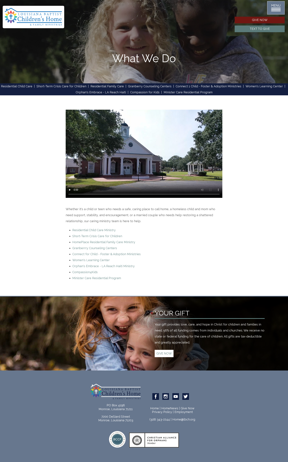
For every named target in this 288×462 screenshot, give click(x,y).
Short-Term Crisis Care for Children (61, 86)
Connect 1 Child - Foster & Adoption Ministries (208, 86)
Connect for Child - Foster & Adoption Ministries (106, 254)
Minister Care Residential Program (188, 92)
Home (154, 408)
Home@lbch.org (183, 419)
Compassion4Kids (85, 272)
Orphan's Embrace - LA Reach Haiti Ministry (103, 266)
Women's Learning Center (264, 86)
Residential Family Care (107, 86)
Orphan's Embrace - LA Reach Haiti (101, 92)
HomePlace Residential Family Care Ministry (103, 242)
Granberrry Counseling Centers (94, 248)
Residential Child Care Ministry (94, 230)
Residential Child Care (16, 86)
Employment (183, 412)
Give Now (187, 408)
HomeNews (169, 408)
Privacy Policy (162, 412)
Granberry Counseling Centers (150, 86)
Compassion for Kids (145, 92)
